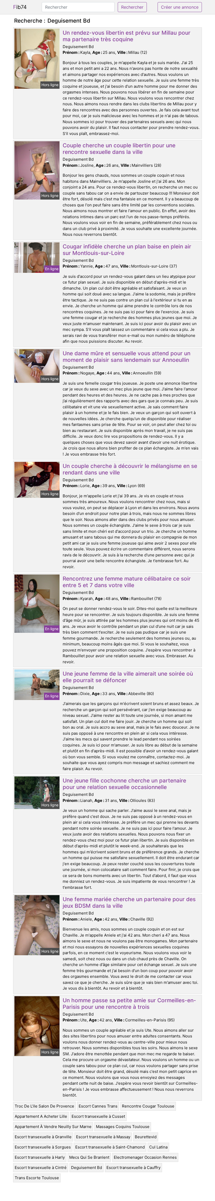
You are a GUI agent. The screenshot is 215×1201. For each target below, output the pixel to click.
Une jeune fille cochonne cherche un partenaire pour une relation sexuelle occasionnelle (124, 783)
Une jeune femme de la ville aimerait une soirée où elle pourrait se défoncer (128, 676)
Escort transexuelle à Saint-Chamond (110, 1147)
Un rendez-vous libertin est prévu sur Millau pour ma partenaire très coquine (126, 36)
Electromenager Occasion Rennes (145, 1157)
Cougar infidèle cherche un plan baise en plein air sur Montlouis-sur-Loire (127, 249)
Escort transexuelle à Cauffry (133, 1167)
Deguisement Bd (86, 1167)
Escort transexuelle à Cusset (98, 1116)
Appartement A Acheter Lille (41, 1116)
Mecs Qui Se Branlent (89, 1157)
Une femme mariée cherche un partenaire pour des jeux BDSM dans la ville (129, 902)
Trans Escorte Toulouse (37, 1177)
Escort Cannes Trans (98, 1106)
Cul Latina (158, 1147)
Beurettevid (146, 1136)
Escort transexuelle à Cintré (41, 1167)
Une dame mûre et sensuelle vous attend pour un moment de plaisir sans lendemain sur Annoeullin (126, 356)
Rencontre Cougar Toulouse (148, 1106)
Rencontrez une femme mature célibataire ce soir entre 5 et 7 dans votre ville (127, 581)
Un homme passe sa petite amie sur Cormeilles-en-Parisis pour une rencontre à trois (129, 1003)
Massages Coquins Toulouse (122, 1126)
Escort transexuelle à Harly (40, 1157)
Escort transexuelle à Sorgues (43, 1147)
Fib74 (20, 7)
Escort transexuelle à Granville (43, 1136)
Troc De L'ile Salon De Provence (44, 1106)
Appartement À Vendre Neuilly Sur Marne (53, 1126)
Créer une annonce (179, 7)
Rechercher (132, 7)
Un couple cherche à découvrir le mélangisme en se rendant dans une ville (130, 469)
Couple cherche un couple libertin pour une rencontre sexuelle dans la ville (119, 148)
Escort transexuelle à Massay (103, 1136)
